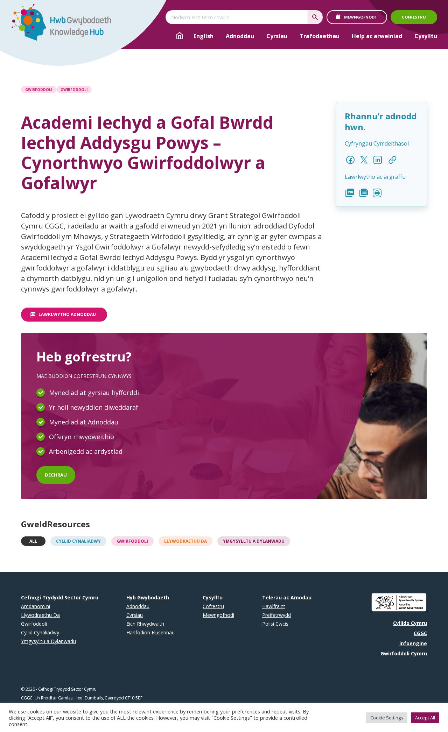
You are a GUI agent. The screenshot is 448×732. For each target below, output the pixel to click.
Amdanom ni (35, 606)
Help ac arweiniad (377, 36)
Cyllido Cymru (410, 623)
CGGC (420, 633)
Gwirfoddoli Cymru (403, 653)
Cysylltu (425, 36)
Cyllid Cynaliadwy (78, 541)
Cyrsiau (276, 36)
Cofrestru (414, 17)
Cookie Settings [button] (386, 718)
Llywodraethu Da (185, 541)
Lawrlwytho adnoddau (67, 314)
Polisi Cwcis (275, 623)
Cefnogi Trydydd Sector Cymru (59, 597)
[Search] (315, 17)
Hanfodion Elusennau (150, 632)
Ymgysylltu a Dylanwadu (254, 541)
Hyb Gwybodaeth (147, 597)
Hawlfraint (273, 606)
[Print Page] (377, 193)
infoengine (413, 643)
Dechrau (56, 475)
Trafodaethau (320, 36)
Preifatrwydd (276, 615)
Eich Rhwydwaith (145, 623)
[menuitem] (204, 36)
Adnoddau (240, 36)
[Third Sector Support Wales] (58, 24)
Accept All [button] (425, 718)
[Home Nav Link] (179, 36)
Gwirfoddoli (38, 89)
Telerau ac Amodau (287, 597)
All (33, 541)
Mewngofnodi (360, 17)
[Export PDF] (350, 193)
